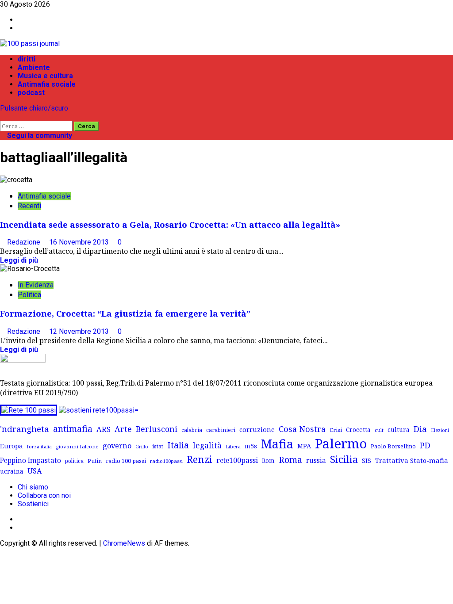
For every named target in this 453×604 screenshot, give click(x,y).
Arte (123, 429)
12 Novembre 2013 (80, 331)
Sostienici (33, 504)
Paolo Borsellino (393, 446)
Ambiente (34, 67)
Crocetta (358, 429)
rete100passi (237, 460)
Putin (95, 461)
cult (379, 430)
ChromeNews (124, 543)
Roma (290, 460)
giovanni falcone (77, 446)
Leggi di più (19, 260)
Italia (178, 445)
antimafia (72, 429)
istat (157, 446)
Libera (233, 446)
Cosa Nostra (302, 429)
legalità (207, 445)
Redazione (24, 242)
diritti (26, 59)
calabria (191, 429)
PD (425, 445)
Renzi (199, 459)
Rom (268, 460)
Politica (29, 295)
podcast (31, 92)
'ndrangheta (24, 429)
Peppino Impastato (30, 460)
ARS (103, 429)
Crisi (336, 430)
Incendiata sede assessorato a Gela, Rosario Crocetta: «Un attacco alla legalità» (170, 224)
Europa (11, 445)
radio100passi (166, 461)
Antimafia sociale (47, 84)
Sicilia (344, 459)
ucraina (11, 471)
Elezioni (440, 430)
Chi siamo (33, 487)
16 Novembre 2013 (80, 242)
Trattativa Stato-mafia (411, 460)
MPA (304, 445)
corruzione (257, 429)
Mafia (277, 444)
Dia (420, 428)
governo (117, 446)
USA (34, 471)
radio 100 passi (126, 461)
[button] (2, 116)
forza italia (39, 446)
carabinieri (220, 429)
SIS (366, 460)
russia (316, 460)
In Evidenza (36, 285)
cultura (399, 429)
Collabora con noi (44, 495)
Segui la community (38, 135)
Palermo (341, 443)
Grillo (141, 446)
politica (74, 460)
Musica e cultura (45, 76)
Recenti (29, 206)
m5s (251, 446)
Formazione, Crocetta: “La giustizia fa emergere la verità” (125, 313)
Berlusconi (156, 429)
